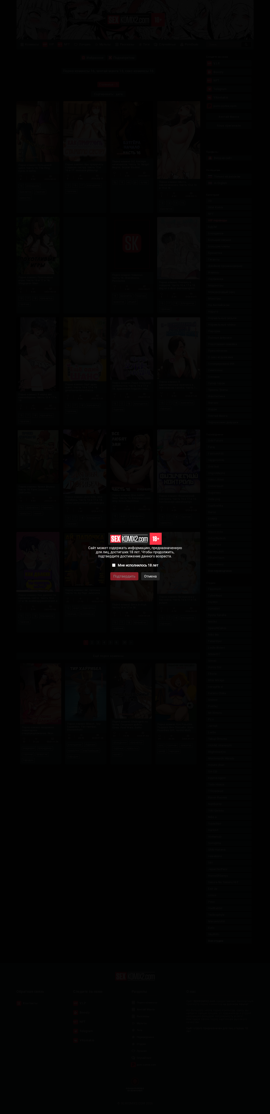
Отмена (150, 576)
